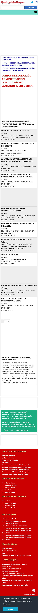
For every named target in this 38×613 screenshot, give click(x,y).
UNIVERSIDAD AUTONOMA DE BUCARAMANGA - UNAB (13, 299)
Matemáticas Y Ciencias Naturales (15, 585)
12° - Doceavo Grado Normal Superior (16, 528)
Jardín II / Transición (10, 460)
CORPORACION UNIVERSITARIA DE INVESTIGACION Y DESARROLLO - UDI (16, 175)
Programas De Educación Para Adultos (16, 555)
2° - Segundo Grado (9, 485)
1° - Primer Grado (8, 483)
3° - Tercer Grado (8, 487)
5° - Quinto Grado (8, 492)
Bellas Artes (6, 566)
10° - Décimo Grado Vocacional (14, 521)
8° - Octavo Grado (8, 505)
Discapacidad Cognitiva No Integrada (16, 467)
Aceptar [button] (10, 609)
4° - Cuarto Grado (8, 490)
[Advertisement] (19, 34)
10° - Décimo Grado (9, 519)
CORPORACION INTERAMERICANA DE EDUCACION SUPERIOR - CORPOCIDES (17, 160)
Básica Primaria (8, 548)
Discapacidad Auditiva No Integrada (16, 465)
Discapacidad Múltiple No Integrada (16, 472)
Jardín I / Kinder (8, 458)
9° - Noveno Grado (9, 508)
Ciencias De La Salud (10, 571)
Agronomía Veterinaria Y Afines (14, 564)
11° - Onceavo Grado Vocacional (14, 526)
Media (4, 553)
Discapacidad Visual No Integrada (15, 474)
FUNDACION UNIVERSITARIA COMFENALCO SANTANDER (13, 209)
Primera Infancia (8, 456)
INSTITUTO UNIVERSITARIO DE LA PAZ (17, 239)
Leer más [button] (6, 604)
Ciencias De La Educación (11, 569)
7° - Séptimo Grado (9, 503)
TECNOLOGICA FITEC (9, 254)
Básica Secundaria (9, 551)
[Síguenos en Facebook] (35, 2)
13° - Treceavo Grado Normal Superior (16, 535)
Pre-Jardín (6, 462)
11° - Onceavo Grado (10, 523)
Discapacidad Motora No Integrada (15, 469)
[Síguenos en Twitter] (32, 2)
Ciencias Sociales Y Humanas (13, 573)
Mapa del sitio (29, 594)
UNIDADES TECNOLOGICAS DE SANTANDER (19, 285)
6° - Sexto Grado (8, 501)
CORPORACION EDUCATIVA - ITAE (15, 130)
